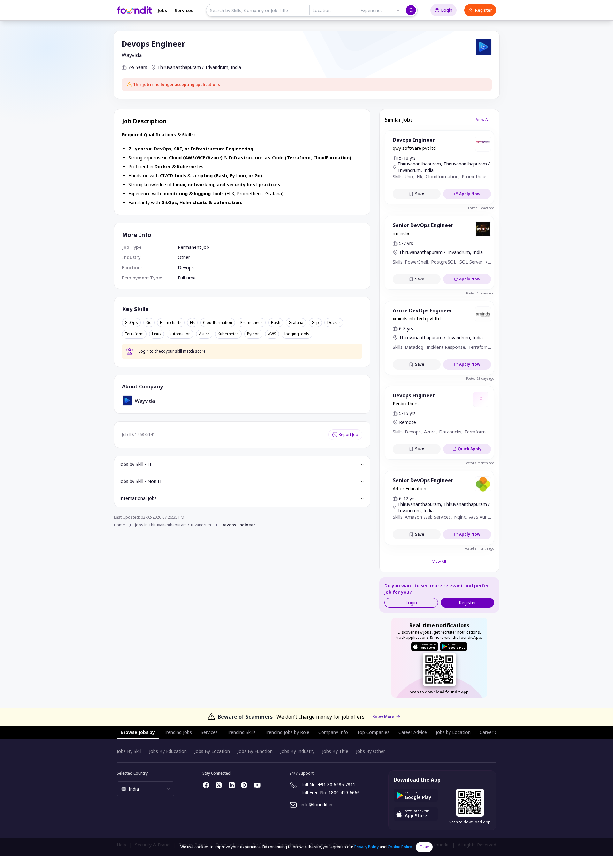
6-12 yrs (407, 498)
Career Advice (412, 732)
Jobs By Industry (297, 751)
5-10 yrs (407, 158)
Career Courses (495, 732)
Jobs (162, 10)
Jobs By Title (335, 751)
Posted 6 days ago (481, 208)
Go (149, 322)
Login (446, 10)
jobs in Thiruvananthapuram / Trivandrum (173, 525)
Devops (186, 267)
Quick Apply (469, 449)
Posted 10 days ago (480, 293)
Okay (424, 847)
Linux (156, 334)
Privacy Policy (366, 847)
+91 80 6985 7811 (336, 785)
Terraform (134, 334)
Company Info (333, 732)
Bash (275, 322)
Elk (192, 322)
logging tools (296, 334)
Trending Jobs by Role (287, 732)
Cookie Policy (400, 847)
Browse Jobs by (138, 732)
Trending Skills (241, 732)
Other (184, 257)
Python (253, 334)
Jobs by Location (453, 732)
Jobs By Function (255, 751)
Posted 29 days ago (480, 378)
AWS (272, 334)
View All (483, 119)
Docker (333, 322)
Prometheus (251, 322)
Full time (187, 278)
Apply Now (469, 193)
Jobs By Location (212, 751)
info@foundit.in (316, 804)
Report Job (348, 434)
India (236, 67)
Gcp (315, 322)
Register (483, 10)
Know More (383, 716)
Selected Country (132, 773)
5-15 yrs (407, 413)
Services (184, 10)
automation (180, 334)
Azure (204, 334)
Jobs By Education (168, 751)
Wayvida (132, 54)
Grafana (296, 322)
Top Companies (373, 732)
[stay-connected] (206, 785)
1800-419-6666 (344, 793)
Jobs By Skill (129, 751)
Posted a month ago (479, 463)
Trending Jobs (178, 732)
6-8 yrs (406, 328)
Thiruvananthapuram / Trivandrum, (193, 67)
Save (419, 193)
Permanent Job (193, 247)
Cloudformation (217, 322)
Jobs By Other (370, 751)
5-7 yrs (406, 243)
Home (119, 525)
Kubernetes (228, 334)
